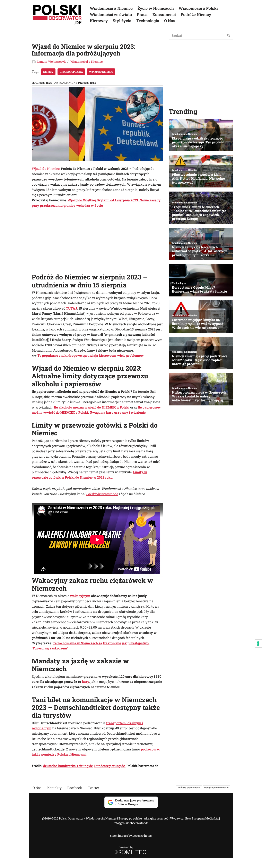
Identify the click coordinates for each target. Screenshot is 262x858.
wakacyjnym (80, 596)
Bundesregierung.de (109, 766)
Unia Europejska (71, 71)
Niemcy (48, 71)
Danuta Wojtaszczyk (51, 62)
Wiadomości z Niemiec (111, 8)
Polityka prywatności (189, 787)
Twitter (93, 787)
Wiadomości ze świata (111, 14)
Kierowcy (99, 20)
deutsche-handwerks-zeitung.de (68, 766)
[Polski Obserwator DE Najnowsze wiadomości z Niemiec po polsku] (57, 14)
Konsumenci (164, 14)
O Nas (169, 20)
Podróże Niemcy (196, 14)
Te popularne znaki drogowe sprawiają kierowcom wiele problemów (90, 355)
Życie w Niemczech (156, 8)
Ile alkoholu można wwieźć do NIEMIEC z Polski (92, 407)
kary (85, 681)
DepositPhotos (142, 836)
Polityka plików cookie (216, 787)
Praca (142, 14)
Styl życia (122, 20)
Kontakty (54, 787)
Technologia (147, 20)
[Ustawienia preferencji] (258, 643)
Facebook (74, 787)
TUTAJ (71, 308)
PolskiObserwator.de (102, 494)
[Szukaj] (228, 35)
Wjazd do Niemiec (101, 71)
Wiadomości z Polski (198, 8)
